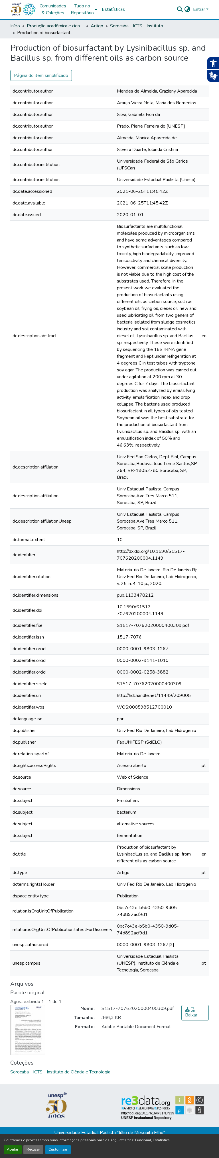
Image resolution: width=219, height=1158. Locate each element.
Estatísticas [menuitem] (113, 9)
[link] (195, 1012)
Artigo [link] (97, 26)
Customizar (58, 1149)
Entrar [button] (199, 9)
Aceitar (13, 1149)
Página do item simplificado (41, 75)
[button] (29, 9)
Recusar (33, 1149)
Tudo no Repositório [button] (82, 9)
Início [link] (15, 26)
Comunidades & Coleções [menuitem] (53, 9)
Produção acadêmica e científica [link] (55, 26)
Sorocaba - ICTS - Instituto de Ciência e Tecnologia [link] (138, 26)
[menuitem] (84, 9)
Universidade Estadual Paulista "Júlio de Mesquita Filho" (109, 1133)
